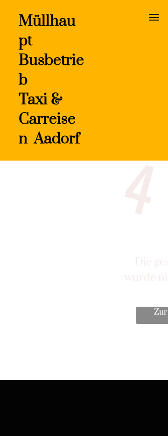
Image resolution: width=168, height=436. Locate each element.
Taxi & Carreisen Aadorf (49, 119)
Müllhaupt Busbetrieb (51, 51)
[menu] (154, 17)
